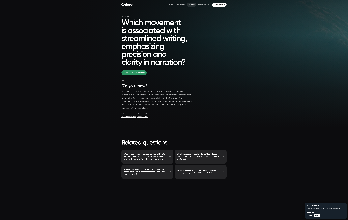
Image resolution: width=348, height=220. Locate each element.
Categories (191, 4)
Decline (310, 215)
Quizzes (171, 4)
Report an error (142, 117)
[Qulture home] (127, 5)
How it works (181, 4)
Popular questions (204, 4)
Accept (317, 215)
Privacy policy (311, 212)
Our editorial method (128, 117)
